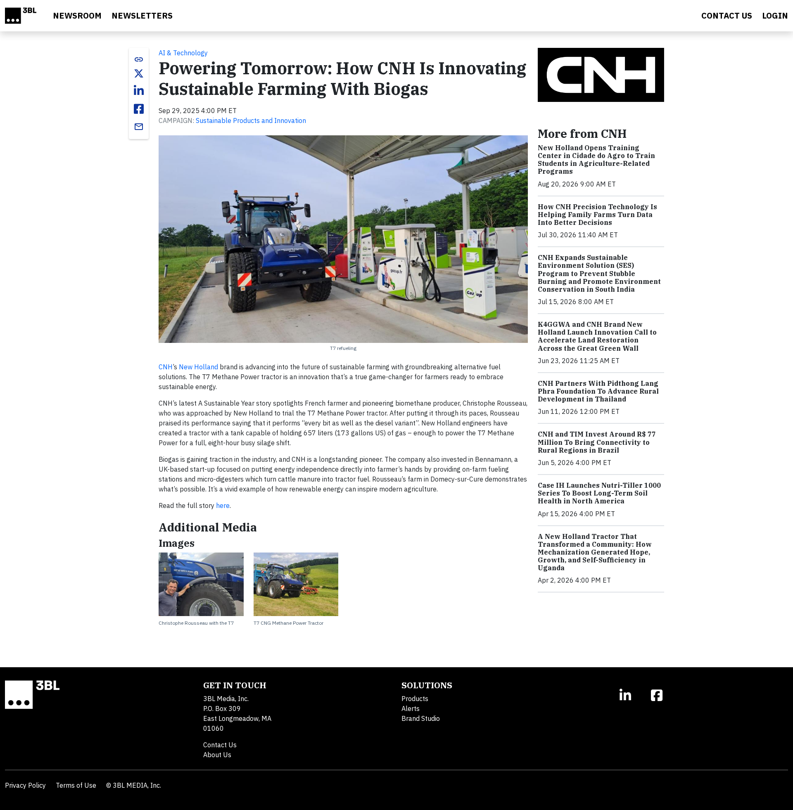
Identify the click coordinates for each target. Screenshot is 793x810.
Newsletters (142, 15)
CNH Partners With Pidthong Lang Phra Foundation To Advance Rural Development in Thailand (598, 391)
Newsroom (77, 15)
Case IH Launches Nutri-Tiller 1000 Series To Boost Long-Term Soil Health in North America (599, 493)
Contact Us (220, 745)
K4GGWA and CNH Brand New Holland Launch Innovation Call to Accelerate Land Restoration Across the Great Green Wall (597, 336)
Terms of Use (76, 785)
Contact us (726, 15)
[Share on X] (139, 73)
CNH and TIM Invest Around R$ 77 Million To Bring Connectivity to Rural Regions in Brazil (597, 442)
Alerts (410, 708)
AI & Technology (183, 53)
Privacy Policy (25, 785)
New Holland (198, 367)
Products (414, 698)
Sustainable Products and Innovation (251, 120)
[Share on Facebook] (139, 109)
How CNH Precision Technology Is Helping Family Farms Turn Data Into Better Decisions (597, 215)
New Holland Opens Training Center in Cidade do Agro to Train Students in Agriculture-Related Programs (596, 160)
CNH (166, 367)
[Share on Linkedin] (139, 90)
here (223, 505)
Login (775, 15)
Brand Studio (420, 718)
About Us (217, 755)
